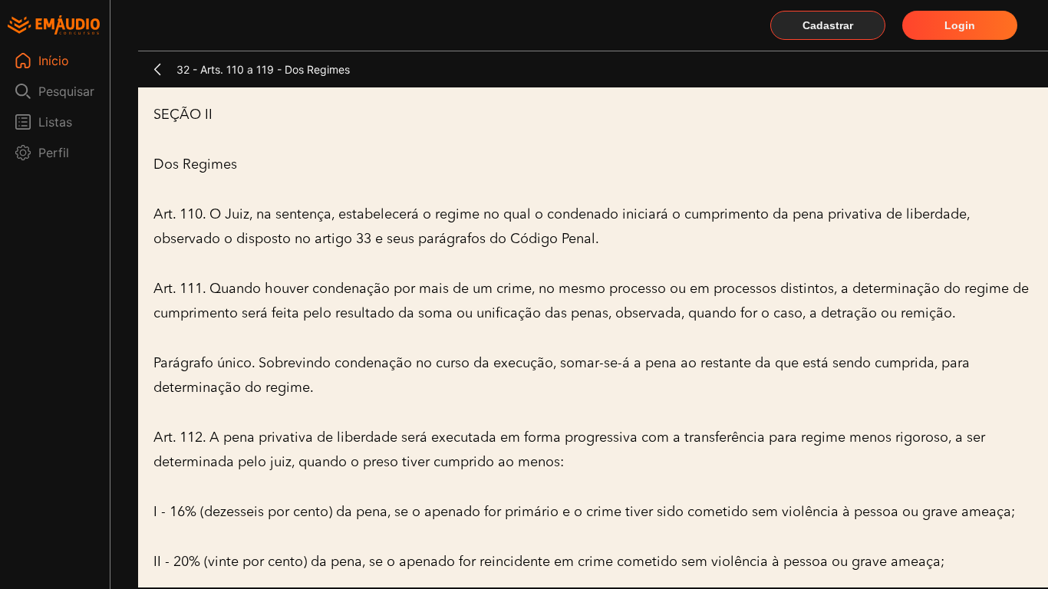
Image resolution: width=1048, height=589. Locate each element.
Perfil (53, 152)
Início (53, 60)
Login (959, 25)
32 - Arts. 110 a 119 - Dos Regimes (263, 69)
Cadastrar (827, 25)
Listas (55, 122)
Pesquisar (66, 91)
